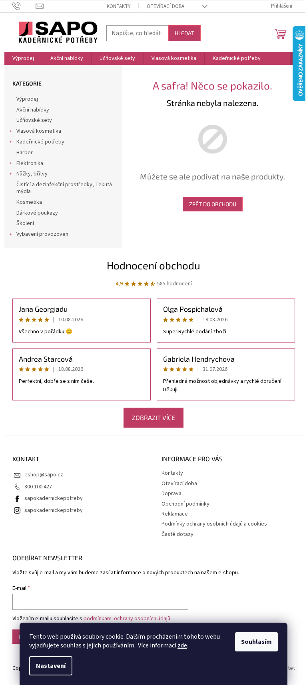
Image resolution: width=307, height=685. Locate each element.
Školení (25, 223)
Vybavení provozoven (42, 234)
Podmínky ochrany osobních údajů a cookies (214, 524)
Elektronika (29, 163)
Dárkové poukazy (37, 213)
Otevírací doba (165, 6)
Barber (24, 153)
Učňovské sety (34, 120)
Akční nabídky (32, 110)
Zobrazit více (153, 417)
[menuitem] (23, 58)
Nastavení (51, 665)
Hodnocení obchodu (153, 265)
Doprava (171, 494)
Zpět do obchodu (212, 204)
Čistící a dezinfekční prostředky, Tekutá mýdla (64, 188)
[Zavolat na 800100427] (24, 6)
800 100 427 (38, 487)
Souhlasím (256, 641)
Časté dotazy (177, 534)
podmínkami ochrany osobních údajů (127, 619)
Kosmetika (29, 202)
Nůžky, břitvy (32, 174)
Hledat (184, 33)
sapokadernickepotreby (53, 498)
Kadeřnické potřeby (40, 142)
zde (182, 645)
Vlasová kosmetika (38, 131)
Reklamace (174, 514)
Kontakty (119, 6)
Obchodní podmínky (185, 504)
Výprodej (27, 99)
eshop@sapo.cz (43, 475)
